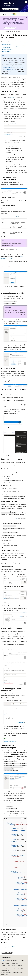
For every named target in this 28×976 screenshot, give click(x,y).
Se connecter (24, 14)
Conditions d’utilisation (6, 972)
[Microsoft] (14, 14)
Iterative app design (8, 946)
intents (21, 256)
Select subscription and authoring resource (11, 46)
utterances (9, 258)
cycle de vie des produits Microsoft (13, 20)
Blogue (13, 965)
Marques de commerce (18, 972)
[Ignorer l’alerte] (26, 2)
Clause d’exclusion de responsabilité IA (9, 963)
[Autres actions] (26, 31)
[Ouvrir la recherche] (19, 14)
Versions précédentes (5, 965)
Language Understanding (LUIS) (12, 31)
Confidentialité (4, 967)
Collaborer (20, 965)
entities (3, 258)
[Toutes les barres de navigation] (2, 31)
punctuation (7, 542)
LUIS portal (13, 97)
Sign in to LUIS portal (6, 44)
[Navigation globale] (1, 14)
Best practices (7, 947)
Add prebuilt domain (6, 49)
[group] (15, 873)
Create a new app (6, 47)
